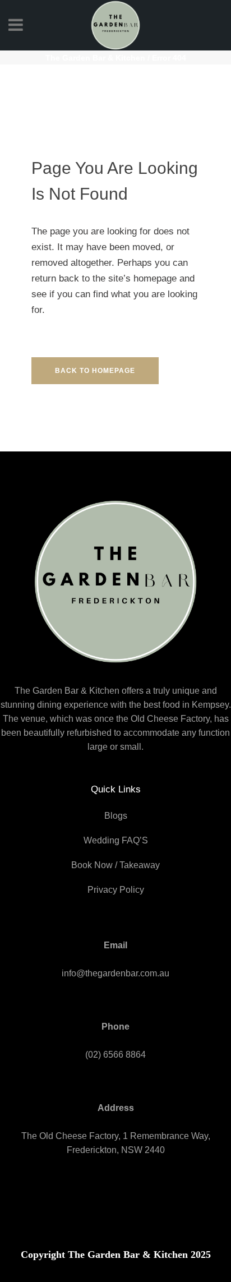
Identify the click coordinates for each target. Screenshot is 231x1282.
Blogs (115, 815)
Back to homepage (95, 371)
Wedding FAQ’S (116, 840)
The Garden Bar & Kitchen (95, 57)
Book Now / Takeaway (115, 865)
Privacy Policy (115, 889)
